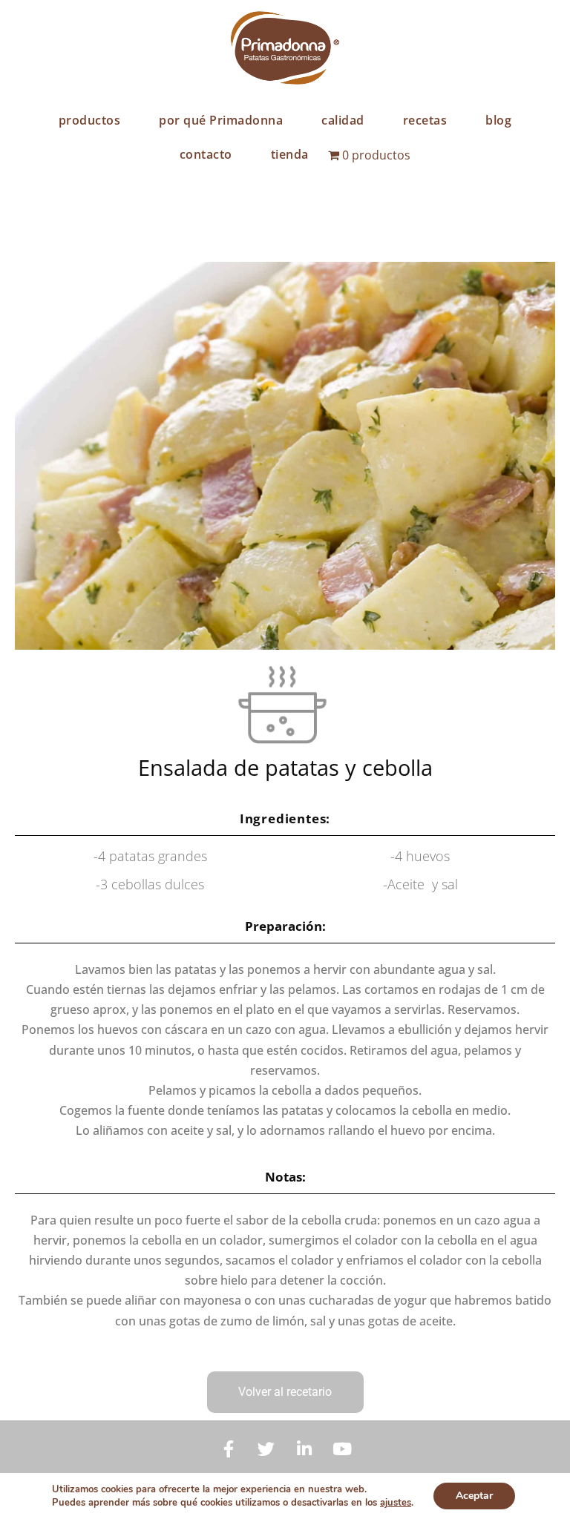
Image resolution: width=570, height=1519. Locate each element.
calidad (342, 120)
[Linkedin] (304, 1449)
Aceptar (474, 1496)
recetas (425, 120)
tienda (290, 154)
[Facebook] (229, 1449)
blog (498, 120)
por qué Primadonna (221, 120)
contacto (206, 154)
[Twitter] (266, 1449)
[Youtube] (342, 1449)
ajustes (395, 1502)
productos (90, 120)
